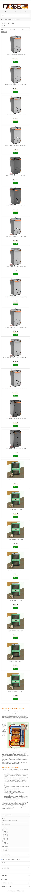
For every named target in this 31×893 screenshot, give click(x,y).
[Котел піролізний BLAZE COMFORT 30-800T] (15, 135)
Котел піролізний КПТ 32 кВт (16, 539)
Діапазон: (4, 820)
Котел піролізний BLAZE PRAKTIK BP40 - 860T (15, 327)
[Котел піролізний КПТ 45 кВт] (15, 682)
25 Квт (5, 834)
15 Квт (5, 827)
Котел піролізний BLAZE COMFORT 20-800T (15, 84)
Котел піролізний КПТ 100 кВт (15, 661)
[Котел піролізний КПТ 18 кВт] (15, 469)
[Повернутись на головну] (1, 19)
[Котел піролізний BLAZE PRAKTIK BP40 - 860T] (15, 317)
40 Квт (5, 838)
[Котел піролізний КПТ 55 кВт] (15, 591)
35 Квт (5, 836)
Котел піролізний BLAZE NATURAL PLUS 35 (15, 448)
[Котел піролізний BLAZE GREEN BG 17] (15, 166)
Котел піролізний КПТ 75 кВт (16, 630)
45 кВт (5, 839)
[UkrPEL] (15, 6)
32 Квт (5, 835)
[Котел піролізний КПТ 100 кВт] (15, 651)
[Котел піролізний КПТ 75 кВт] (15, 621)
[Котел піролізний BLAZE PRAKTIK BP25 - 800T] (15, 226)
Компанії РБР (10, 803)
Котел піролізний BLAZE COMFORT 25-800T (15, 114)
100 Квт (5, 843)
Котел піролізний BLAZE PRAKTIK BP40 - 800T (15, 266)
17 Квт (5, 828)
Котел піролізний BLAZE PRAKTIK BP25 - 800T (15, 236)
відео (6, 805)
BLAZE (5, 849)
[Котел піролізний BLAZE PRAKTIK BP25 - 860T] (15, 287)
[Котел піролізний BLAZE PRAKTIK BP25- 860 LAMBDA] (15, 348)
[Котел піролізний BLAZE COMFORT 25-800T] (15, 105)
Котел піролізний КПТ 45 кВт (15, 691)
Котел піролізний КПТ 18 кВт (15, 479)
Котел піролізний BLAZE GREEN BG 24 (15, 205)
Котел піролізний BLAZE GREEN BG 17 (15, 175)
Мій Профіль (4, 879)
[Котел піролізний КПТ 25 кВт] (15, 499)
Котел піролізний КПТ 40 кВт (15, 570)
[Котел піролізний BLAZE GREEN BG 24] (15, 196)
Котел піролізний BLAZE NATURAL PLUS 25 (15, 418)
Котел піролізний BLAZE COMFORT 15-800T (15, 54)
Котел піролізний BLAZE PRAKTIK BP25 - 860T (15, 297)
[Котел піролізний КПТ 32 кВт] (15, 530)
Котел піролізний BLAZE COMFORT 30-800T (15, 145)
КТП (23, 795)
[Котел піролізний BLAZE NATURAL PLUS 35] (15, 439)
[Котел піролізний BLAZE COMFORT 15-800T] (15, 44)
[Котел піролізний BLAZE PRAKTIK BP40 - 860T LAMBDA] (15, 378)
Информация (6, 855)
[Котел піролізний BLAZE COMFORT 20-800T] (15, 75)
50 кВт (5, 841)
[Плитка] (2, 29)
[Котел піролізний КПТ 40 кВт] (15, 560)
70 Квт (5, 842)
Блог (3, 863)
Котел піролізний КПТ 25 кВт (16, 509)
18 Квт (5, 830)
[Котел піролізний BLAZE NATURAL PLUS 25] (15, 408)
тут (26, 797)
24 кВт (5, 832)
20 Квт (5, 831)
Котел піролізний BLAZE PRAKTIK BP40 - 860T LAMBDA (15, 388)
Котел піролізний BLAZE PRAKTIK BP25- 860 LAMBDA (15, 357)
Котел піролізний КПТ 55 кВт (16, 600)
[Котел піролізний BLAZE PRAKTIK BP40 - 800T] (15, 257)
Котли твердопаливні (8, 19)
